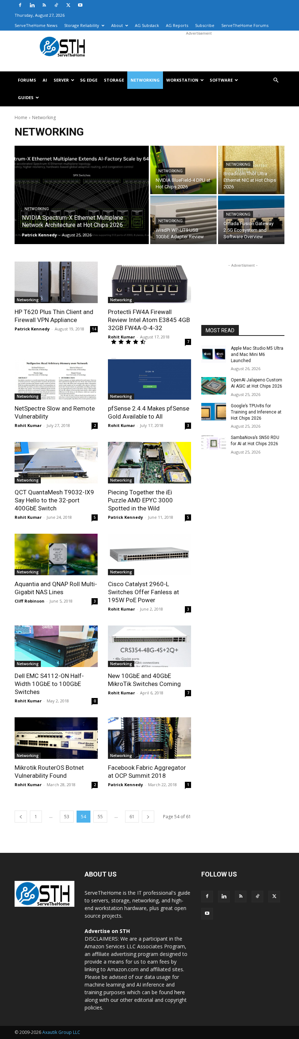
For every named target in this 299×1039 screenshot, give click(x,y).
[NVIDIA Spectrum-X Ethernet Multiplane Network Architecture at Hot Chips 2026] (82, 195)
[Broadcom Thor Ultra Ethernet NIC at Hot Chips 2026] (251, 170)
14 (94, 329)
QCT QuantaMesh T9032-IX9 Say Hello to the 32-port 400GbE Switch (54, 500)
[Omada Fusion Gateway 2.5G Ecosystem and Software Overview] (251, 220)
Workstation (182, 80)
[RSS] (44, 5)
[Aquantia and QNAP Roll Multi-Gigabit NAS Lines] (56, 554)
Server (61, 80)
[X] (68, 5)
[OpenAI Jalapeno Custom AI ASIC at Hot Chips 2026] (213, 386)
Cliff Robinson (29, 601)
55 (100, 816)
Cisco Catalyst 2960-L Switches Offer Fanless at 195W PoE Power (143, 592)
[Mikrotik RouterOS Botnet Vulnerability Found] (56, 738)
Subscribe (204, 25)
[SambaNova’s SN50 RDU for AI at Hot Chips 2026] (213, 443)
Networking (145, 80)
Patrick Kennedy (32, 329)
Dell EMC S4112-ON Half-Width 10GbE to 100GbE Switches (49, 683)
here (179, 992)
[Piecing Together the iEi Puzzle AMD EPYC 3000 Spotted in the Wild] (149, 462)
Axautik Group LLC (61, 1032)
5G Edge (88, 80)
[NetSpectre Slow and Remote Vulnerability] (56, 379)
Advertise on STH (107, 931)
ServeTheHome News (36, 25)
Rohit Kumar (121, 337)
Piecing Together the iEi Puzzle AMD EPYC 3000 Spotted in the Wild (140, 500)
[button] (275, 80)
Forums (27, 80)
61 (132, 816)
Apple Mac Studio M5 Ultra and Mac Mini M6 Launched (257, 354)
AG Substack (147, 25)
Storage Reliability (81, 25)
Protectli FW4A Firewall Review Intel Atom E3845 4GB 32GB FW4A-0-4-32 (149, 320)
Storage (114, 80)
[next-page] (148, 817)
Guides (26, 97)
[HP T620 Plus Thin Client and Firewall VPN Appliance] (56, 282)
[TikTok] (56, 5)
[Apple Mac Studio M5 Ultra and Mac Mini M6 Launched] (213, 354)
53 (66, 816)
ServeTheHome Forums (244, 25)
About (117, 25)
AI (45, 80)
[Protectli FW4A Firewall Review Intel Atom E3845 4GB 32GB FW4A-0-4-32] (149, 282)
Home (21, 117)
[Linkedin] (32, 5)
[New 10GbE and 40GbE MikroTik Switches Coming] (149, 646)
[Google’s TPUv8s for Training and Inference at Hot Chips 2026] (213, 411)
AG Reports (177, 25)
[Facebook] (20, 5)
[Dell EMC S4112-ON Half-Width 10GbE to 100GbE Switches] (56, 646)
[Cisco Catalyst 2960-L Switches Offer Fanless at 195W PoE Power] (149, 554)
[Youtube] (80, 5)
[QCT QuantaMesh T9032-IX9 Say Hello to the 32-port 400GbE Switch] (56, 462)
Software (221, 80)
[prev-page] (21, 817)
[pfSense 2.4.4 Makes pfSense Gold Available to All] (149, 379)
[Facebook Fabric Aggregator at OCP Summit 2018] (149, 738)
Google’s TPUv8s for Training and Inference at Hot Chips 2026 (256, 412)
